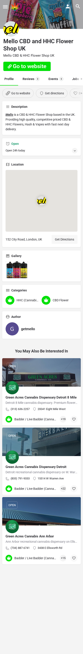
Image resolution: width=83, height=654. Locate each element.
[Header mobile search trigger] (78, 6)
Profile (9, 79)
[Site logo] (15, 6)
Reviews (30, 79)
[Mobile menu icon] (5, 6)
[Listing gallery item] (17, 269)
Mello (9, 114)
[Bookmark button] (73, 419)
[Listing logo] (11, 29)
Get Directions (64, 239)
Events (55, 79)
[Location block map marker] (41, 200)
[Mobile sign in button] (68, 6)
